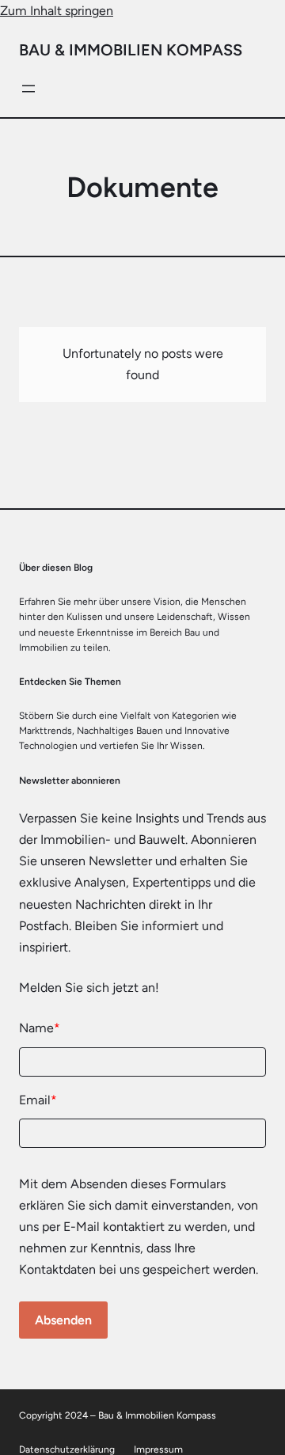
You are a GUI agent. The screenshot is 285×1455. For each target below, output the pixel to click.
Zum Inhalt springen (56, 10)
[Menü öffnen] (28, 88)
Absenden (63, 1320)
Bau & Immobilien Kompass (130, 49)
